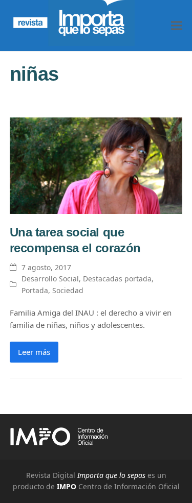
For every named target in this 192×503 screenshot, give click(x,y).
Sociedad (67, 290)
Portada (35, 290)
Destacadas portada (117, 278)
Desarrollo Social (50, 278)
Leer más (34, 352)
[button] (176, 25)
